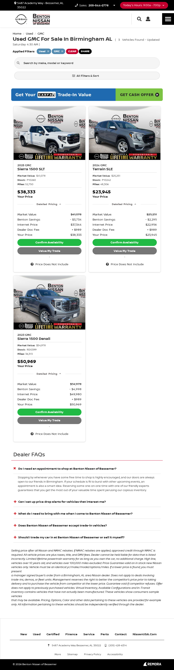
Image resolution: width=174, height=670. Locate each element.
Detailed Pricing (46, 204)
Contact (121, 634)
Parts (105, 634)
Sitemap (72, 654)
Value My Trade (49, 251)
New (23, 634)
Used (37, 634)
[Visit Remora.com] (152, 665)
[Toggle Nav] (168, 19)
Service (89, 634)
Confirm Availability (49, 242)
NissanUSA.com (145, 634)
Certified (52, 634)
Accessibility (115, 654)
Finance (71, 634)
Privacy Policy (92, 654)
